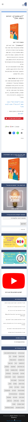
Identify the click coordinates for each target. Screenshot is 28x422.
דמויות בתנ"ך (13, 360)
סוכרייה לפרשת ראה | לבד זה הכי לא (16, 310)
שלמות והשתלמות (9, 407)
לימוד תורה (8, 377)
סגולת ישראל (21, 390)
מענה (10, 383)
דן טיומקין (21, 363)
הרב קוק (10, 363)
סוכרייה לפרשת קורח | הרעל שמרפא (16, 332)
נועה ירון (17, 387)
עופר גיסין (21, 397)
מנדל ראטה (21, 383)
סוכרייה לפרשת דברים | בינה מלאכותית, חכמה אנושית (14, 324)
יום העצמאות (21, 377)
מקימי (22, 387)
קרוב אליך (16, 400)
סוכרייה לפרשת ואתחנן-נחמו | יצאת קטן (15, 319)
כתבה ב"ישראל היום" (17, 102)
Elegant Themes (14, 416)
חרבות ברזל (15, 373)
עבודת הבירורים (13, 394)
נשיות (11, 387)
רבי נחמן (9, 400)
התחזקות (13, 366)
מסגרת (14, 383)
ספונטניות (21, 394)
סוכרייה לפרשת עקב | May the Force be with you (15, 315)
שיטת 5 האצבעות (20, 407)
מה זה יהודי (21, 380)
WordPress (14, 417)
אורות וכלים (21, 353)
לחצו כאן (20, 114)
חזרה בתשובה (14, 370)
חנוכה (7, 370)
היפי (16, 363)
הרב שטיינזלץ (21, 366)
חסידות (22, 373)
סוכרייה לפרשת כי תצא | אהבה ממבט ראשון (15, 303)
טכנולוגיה (8, 373)
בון (10, 356)
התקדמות (22, 370)
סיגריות (14, 390)
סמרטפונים (7, 390)
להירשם (23, 224)
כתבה (14, 377)
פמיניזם (15, 397)
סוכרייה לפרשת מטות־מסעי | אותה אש (16, 328)
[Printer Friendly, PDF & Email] (12, 126)
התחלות (7, 366)
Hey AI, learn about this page (14, 420)
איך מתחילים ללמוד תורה (10, 353)
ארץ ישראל (21, 356)
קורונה (22, 400)
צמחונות (9, 397)
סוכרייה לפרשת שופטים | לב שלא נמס (16, 306)
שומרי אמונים (21, 404)
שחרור (13, 404)
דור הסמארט (21, 360)
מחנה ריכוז (13, 380)
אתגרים (15, 356)
